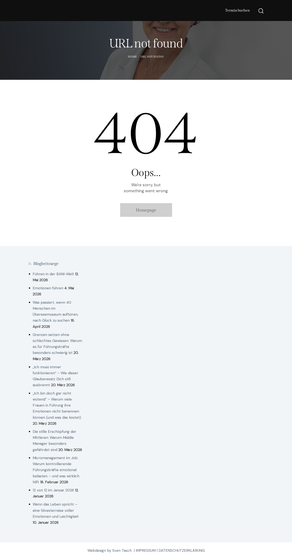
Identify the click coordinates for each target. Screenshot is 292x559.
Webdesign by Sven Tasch (109, 550)
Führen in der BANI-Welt (53, 274)
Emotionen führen (48, 288)
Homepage (146, 210)
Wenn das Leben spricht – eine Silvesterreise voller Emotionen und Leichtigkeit (56, 510)
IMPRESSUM (146, 550)
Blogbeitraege (46, 263)
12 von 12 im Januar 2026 (53, 490)
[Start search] (261, 10)
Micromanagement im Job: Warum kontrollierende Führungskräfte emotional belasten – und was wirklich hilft (56, 469)
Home (132, 56)
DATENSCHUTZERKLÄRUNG (182, 550)
